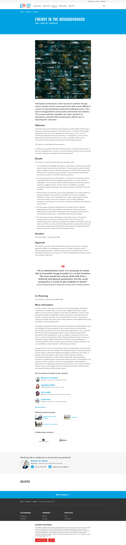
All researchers (40, 407)
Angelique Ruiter (48, 385)
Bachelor (44, 516)
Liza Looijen (46, 392)
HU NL (66, 516)
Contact (98, 1)
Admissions (23, 518)
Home (22, 12)
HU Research (68, 518)
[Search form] (104, 6)
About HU (71, 6)
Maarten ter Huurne (49, 378)
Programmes (37, 6)
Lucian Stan (46, 399)
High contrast (92, 1)
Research (54, 6)
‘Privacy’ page (41, 535)
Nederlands (103, 1)
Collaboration (63, 6)
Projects (36, 12)
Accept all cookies (41, 540)
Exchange (44, 518)
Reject (51, 540)
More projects (62, 495)
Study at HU (46, 6)
